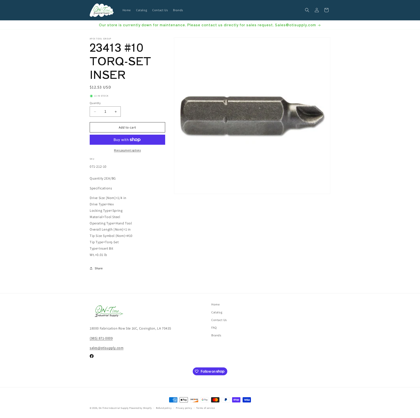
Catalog (216, 312)
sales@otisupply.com (106, 348)
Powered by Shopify (140, 407)
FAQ (214, 327)
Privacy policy (184, 407)
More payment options (127, 150)
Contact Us (219, 320)
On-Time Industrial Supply (114, 407)
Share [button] (99, 268)
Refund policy (164, 407)
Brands (216, 335)
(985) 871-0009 (101, 338)
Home (215, 304)
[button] (307, 10)
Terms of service (205, 407)
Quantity (95, 103)
